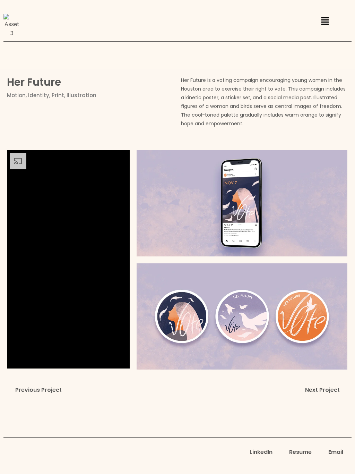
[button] (325, 21)
